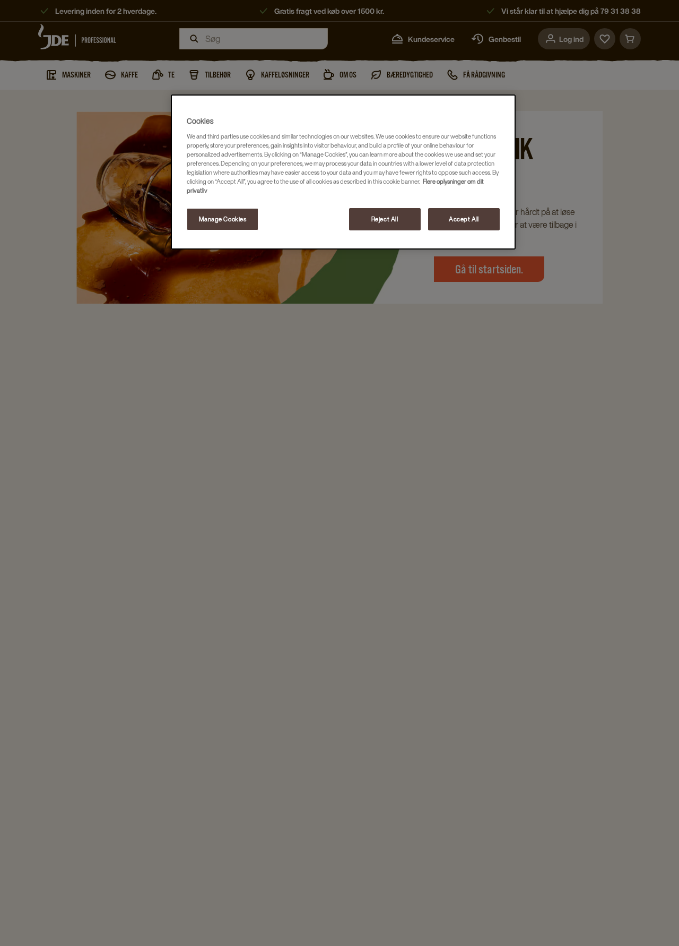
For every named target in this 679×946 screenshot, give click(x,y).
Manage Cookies (223, 218)
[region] (343, 172)
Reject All (384, 218)
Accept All (464, 218)
